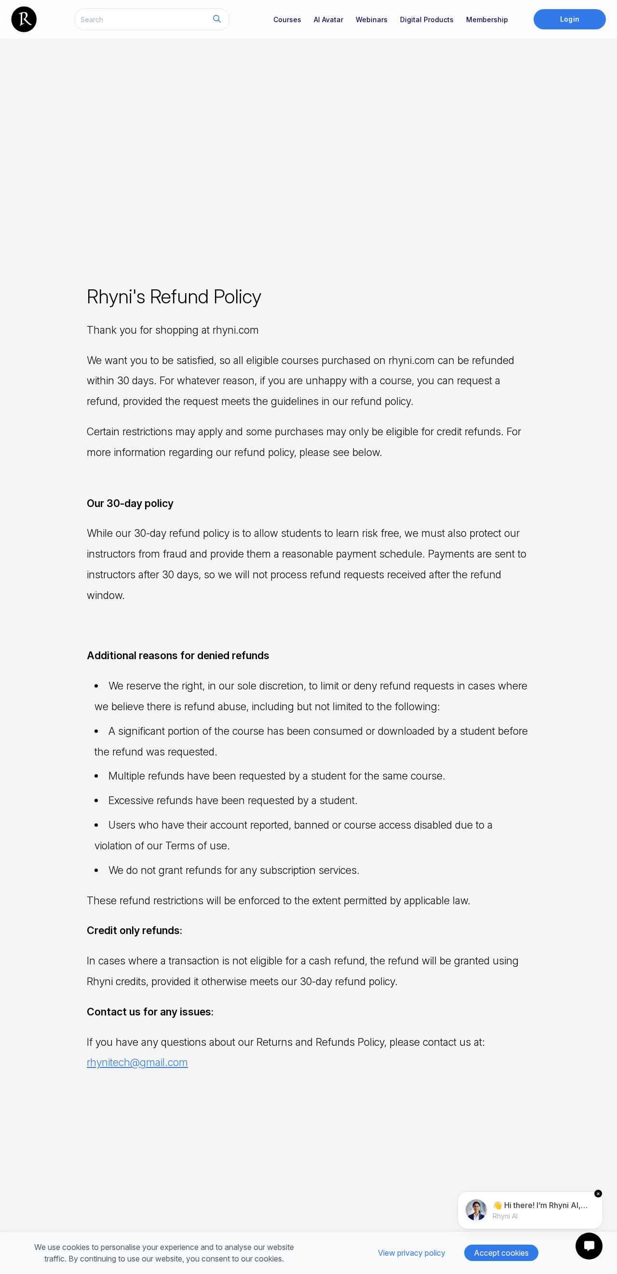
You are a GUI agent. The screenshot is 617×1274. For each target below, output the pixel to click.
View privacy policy (411, 1253)
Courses (287, 19)
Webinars (372, 19)
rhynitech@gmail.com (137, 1062)
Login (569, 19)
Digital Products (427, 19)
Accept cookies (501, 1253)
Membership (487, 19)
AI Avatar (328, 19)
